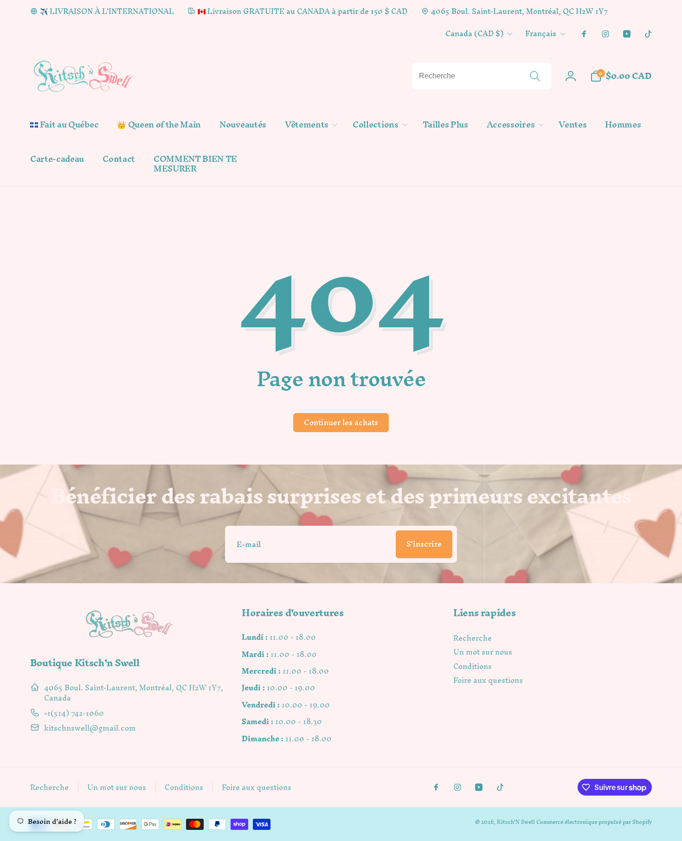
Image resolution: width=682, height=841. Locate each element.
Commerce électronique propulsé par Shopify (594, 822)
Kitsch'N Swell (516, 822)
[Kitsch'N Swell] (129, 637)
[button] (309, 125)
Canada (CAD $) (474, 33)
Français (540, 33)
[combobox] (481, 76)
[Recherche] (535, 76)
